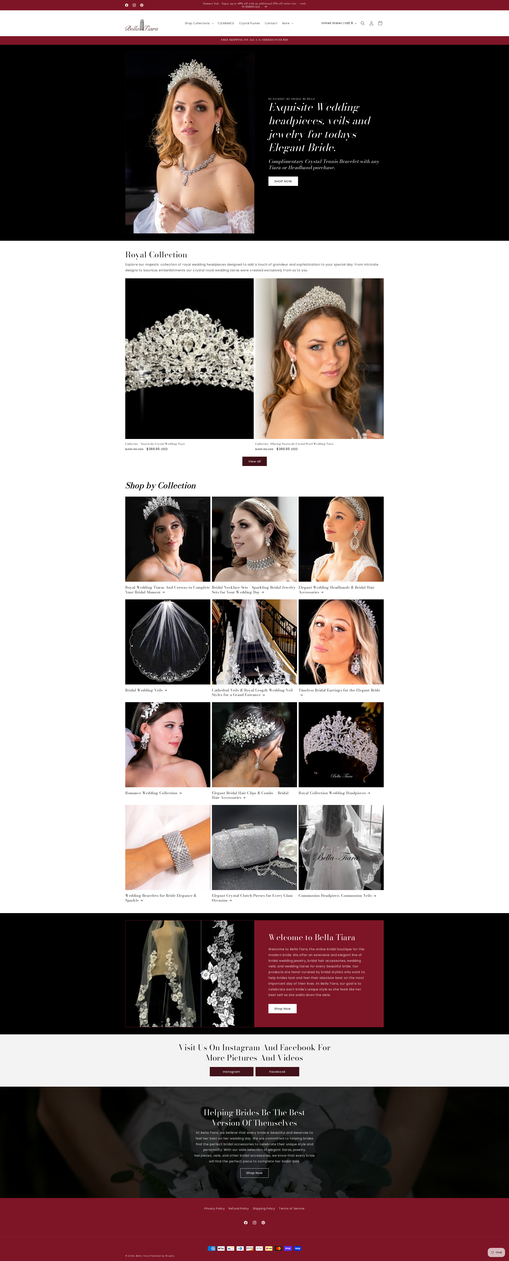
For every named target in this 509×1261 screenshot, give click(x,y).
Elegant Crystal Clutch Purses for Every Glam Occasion (252, 898)
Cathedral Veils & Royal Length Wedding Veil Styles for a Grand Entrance (252, 692)
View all (254, 461)
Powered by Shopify (162, 1255)
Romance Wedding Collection (151, 793)
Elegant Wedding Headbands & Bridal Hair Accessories (336, 589)
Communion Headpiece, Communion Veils (335, 895)
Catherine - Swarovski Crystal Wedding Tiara (155, 444)
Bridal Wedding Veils (144, 690)
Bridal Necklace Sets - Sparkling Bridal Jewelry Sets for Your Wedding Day (254, 589)
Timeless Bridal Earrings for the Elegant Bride (339, 690)
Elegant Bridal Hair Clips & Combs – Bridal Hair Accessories (250, 795)
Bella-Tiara (143, 1255)
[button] (199, 23)
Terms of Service (292, 1209)
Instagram (231, 1072)
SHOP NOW (283, 181)
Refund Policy (239, 1209)
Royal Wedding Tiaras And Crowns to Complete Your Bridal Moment (167, 589)
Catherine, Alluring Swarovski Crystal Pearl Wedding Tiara (294, 444)
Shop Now (282, 1009)
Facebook (277, 1072)
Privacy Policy (214, 1209)
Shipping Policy (264, 1209)
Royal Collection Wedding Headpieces (332, 793)
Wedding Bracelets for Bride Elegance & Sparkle (161, 898)
